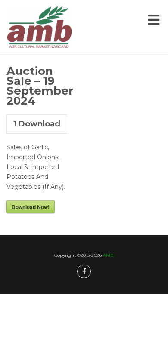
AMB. (108, 255)
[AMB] (39, 27)
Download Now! (31, 207)
